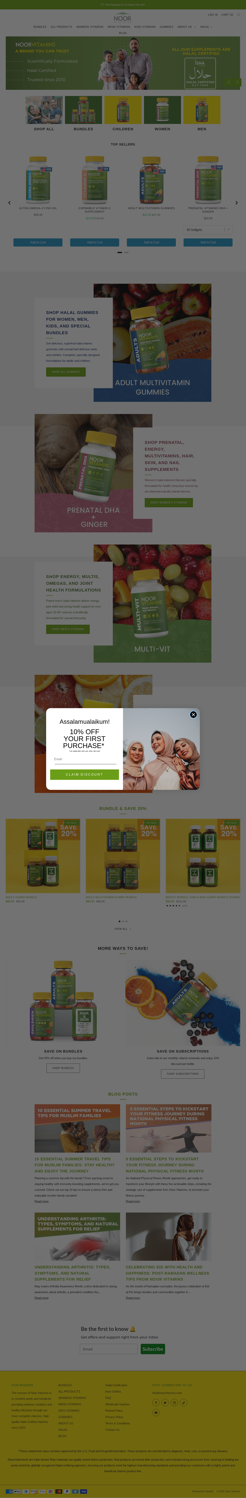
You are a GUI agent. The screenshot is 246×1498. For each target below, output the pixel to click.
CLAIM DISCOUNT (84, 774)
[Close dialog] (193, 714)
